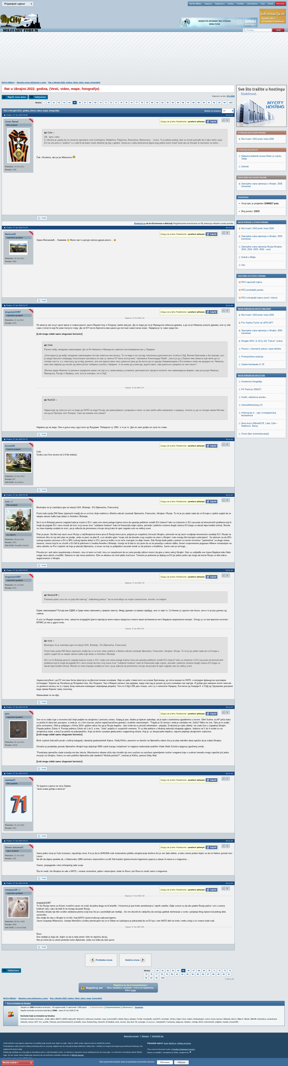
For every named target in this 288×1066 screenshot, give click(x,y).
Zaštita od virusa (184, 1043)
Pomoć (270, 4)
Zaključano (40, 97)
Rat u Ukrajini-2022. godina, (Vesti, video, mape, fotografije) (74, 82)
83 (168, 103)
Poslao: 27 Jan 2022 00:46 (17, 115)
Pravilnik (240, 4)
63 (64, 103)
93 (219, 103)
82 (163, 103)
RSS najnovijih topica (251, 282)
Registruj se (220, 4)
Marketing (280, 4)
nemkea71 (10, 780)
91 (209, 103)
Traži (262, 4)
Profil (44, 218)
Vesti (166, 1043)
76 (131, 103)
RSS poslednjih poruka (252, 290)
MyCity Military (195, 4)
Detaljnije (139, 1007)
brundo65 (10, 446)
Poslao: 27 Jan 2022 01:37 (17, 305)
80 (152, 103)
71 (106, 103)
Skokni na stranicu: (212, 111)
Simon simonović (14, 847)
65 (75, 103)
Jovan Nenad (11, 121)
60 (49, 103)
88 (193, 103)
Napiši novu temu (17, 97)
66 (80, 103)
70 (101, 103)
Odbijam (181, 1062)
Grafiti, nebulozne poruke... (254, 397)
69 (95, 103)
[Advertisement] (144, 58)
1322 (231, 103)
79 (147, 103)
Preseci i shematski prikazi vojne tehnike (261, 349)
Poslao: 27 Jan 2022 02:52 (17, 773)
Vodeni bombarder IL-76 (252, 364)
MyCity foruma (78, 1055)
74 (121, 103)
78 (142, 103)
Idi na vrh (230, 979)
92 (214, 103)
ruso (7, 501)
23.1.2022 (231, 96)
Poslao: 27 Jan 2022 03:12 (17, 841)
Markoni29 (10, 234)
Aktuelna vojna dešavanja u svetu (31, 82)
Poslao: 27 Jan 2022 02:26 (17, 707)
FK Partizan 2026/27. (251, 389)
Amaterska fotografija (251, 381)
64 (69, 103)
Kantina (231, 4)
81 (157, 103)
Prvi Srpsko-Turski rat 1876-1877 (257, 322)
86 (183, 103)
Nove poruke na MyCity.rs (251, 375)
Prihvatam (165, 1062)
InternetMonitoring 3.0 (251, 405)
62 (59, 103)
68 (90, 103)
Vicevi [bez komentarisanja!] (255, 433)
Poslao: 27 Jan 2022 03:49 (17, 883)
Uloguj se (208, 4)
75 (126, 103)
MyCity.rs (172, 1043)
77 (137, 103)
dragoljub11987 (13, 312)
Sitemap (145, 1036)
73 (116, 103)
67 (85, 103)
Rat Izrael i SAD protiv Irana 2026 (257, 139)
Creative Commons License (183, 1049)
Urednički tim (158, 1036)
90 (204, 103)
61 (54, 103)
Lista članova (252, 4)
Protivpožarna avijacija (252, 356)
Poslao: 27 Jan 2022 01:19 (17, 227)
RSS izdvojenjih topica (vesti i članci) (259, 297)
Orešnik (245, 166)
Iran (243, 265)
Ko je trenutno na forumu (19, 1003)
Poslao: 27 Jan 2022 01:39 (17, 495)
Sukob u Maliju (248, 257)
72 (111, 103)
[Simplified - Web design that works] (190, 1052)
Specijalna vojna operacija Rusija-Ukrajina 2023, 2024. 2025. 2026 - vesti (261, 248)
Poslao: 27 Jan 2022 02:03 (17, 570)
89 (199, 103)
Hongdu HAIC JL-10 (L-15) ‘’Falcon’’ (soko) (261, 341)
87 (188, 103)
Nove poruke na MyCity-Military (254, 309)
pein (7, 713)
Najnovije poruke (131, 1036)
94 (225, 103)
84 (173, 103)
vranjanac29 (11, 890)
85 (178, 103)
